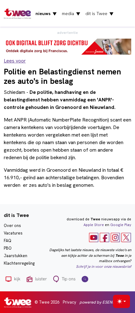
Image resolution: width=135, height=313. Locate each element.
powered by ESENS (97, 302)
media (71, 13)
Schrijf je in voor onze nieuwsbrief (103, 266)
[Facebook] (105, 237)
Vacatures (13, 233)
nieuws (46, 13)
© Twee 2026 (47, 302)
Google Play (120, 224)
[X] (126, 237)
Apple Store (94, 224)
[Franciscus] (67, 46)
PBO (8, 248)
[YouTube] (94, 237)
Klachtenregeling (19, 263)
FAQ (7, 240)
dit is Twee (99, 13)
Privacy (69, 302)
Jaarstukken (15, 255)
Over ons (12, 225)
